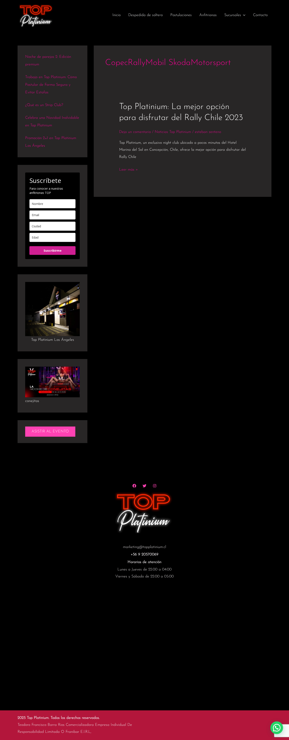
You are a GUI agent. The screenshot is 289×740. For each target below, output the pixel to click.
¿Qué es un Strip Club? (44, 105)
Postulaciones (181, 15)
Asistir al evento (50, 432)
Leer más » (128, 169)
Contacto (260, 15)
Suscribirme (53, 251)
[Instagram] (155, 486)
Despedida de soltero (145, 15)
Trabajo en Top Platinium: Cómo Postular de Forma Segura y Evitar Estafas (51, 84)
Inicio (116, 15)
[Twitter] (144, 486)
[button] (276, 727)
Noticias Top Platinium (173, 132)
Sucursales (232, 15)
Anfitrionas (208, 15)
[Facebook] (134, 486)
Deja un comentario (135, 132)
